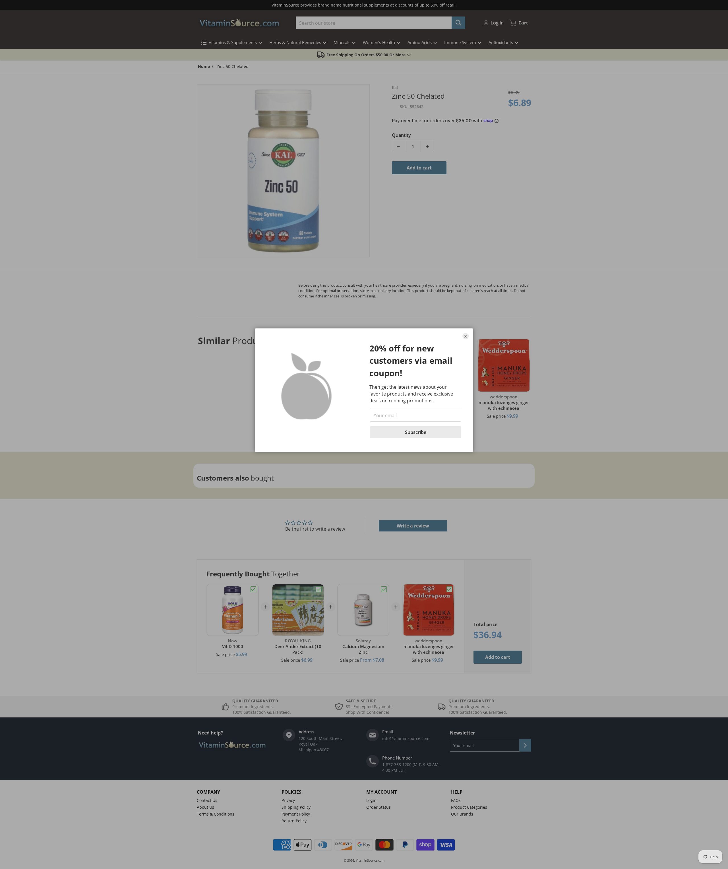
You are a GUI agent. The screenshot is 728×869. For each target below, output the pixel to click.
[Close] (465, 336)
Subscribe (415, 432)
